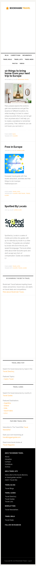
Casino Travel (8, 379)
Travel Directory (8, 371)
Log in (30, 561)
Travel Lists (9, 501)
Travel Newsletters (11, 510)
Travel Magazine (8, 445)
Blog (14, 134)
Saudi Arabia (8, 411)
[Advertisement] (18, 32)
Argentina (7, 403)
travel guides (22, 268)
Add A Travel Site (11, 480)
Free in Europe (13, 146)
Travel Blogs (9, 488)
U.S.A (5, 413)
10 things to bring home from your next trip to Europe (17, 73)
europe (15, 136)
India (5, 408)
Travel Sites (16, 191)
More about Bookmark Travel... (13, 292)
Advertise (8, 459)
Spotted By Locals (16, 206)
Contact (8, 462)
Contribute (8, 464)
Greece (6, 406)
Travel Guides (7, 395)
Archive (7, 467)
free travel (21, 193)
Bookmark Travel (18, 8)
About (7, 457)
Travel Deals (9, 520)
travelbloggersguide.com (12, 437)
